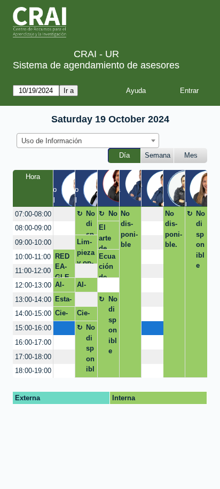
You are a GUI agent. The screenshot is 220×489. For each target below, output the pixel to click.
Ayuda (136, 91)
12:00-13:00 (33, 285)
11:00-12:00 (33, 271)
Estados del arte (63, 301)
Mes (191, 155)
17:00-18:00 (33, 357)
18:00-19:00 (33, 371)
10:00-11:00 (33, 257)
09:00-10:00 (33, 242)
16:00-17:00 (33, 342)
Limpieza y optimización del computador (86, 250)
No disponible (90, 222)
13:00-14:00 (33, 300)
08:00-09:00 (33, 228)
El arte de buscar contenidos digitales (106, 236)
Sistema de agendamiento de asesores (96, 65)
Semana (157, 155)
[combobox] (88, 140)
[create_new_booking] (64, 214)
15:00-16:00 (33, 328)
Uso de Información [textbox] (51, 141)
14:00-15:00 (33, 313)
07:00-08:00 (33, 214)
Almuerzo (63, 286)
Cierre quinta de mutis (63, 315)
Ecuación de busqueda (107, 265)
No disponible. (173, 229)
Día (124, 155)
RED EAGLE (62, 265)
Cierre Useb (85, 315)
